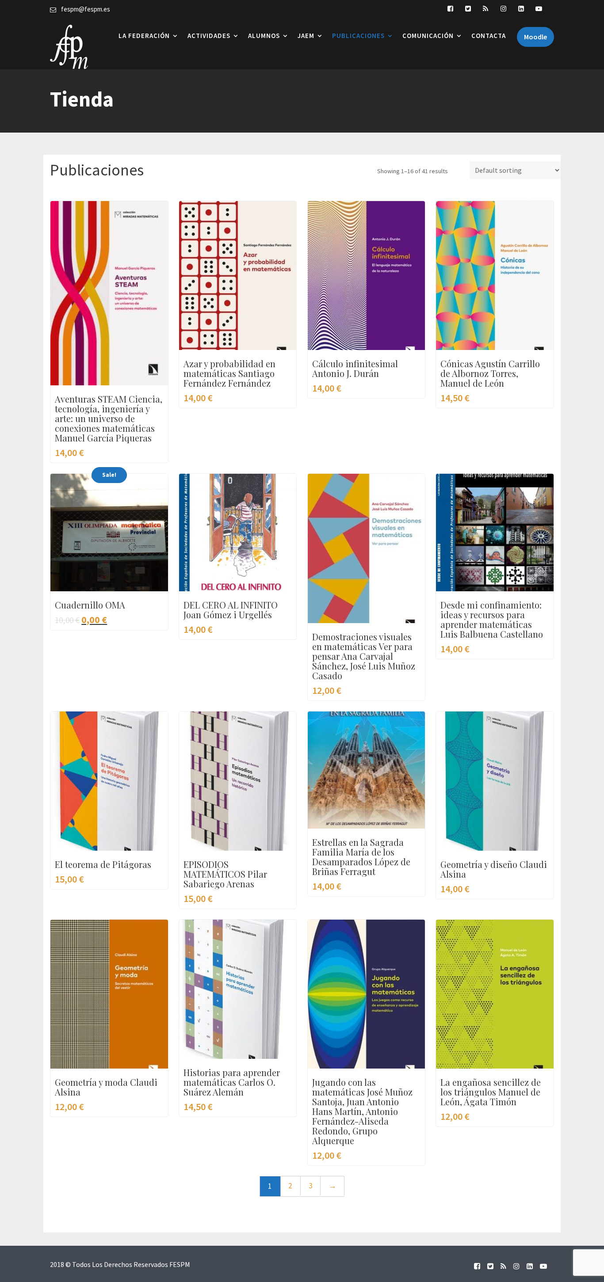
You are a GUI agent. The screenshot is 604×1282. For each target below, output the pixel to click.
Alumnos (264, 35)
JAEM (306, 35)
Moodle (535, 36)
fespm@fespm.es (85, 9)
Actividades (208, 35)
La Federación (144, 35)
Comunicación (428, 35)
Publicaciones (358, 35)
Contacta (488, 35)
